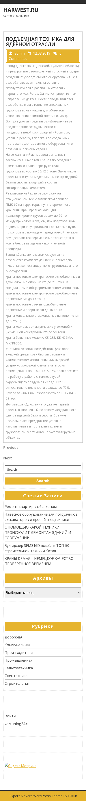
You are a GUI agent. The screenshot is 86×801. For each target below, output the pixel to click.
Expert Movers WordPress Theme (35, 796)
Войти (10, 716)
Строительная (17, 683)
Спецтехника (16, 675)
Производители (19, 652)
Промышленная (18, 660)
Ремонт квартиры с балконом (31, 506)
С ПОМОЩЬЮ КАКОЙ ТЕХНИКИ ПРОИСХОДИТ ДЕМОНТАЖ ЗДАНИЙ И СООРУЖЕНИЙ (38, 532)
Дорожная (13, 637)
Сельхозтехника (19, 668)
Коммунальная (17, 644)
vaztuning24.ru (17, 723)
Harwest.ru (21, 9)
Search (43, 481)
